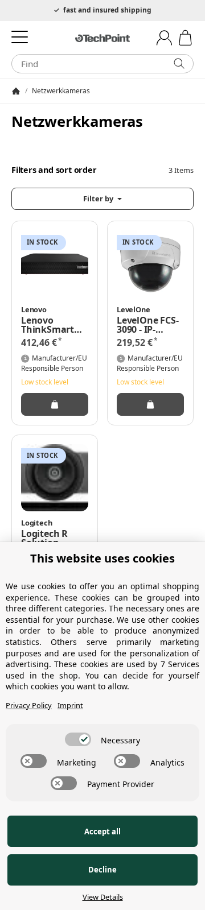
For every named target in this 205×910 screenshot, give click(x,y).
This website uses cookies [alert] (102, 558)
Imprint (70, 705)
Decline (102, 869)
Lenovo (34, 309)
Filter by (99, 198)
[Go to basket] (185, 38)
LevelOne (133, 309)
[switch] (78, 739)
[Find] (179, 63)
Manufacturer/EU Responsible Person (54, 363)
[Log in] (164, 38)
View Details (103, 897)
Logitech (36, 523)
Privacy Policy (29, 705)
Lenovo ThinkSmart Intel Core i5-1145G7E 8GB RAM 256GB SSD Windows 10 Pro (51, 325)
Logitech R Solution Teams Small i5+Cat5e (49, 538)
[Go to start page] (102, 38)
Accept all (102, 831)
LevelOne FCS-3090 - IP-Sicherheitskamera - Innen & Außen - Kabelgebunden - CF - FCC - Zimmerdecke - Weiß (150, 325)
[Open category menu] (19, 36)
